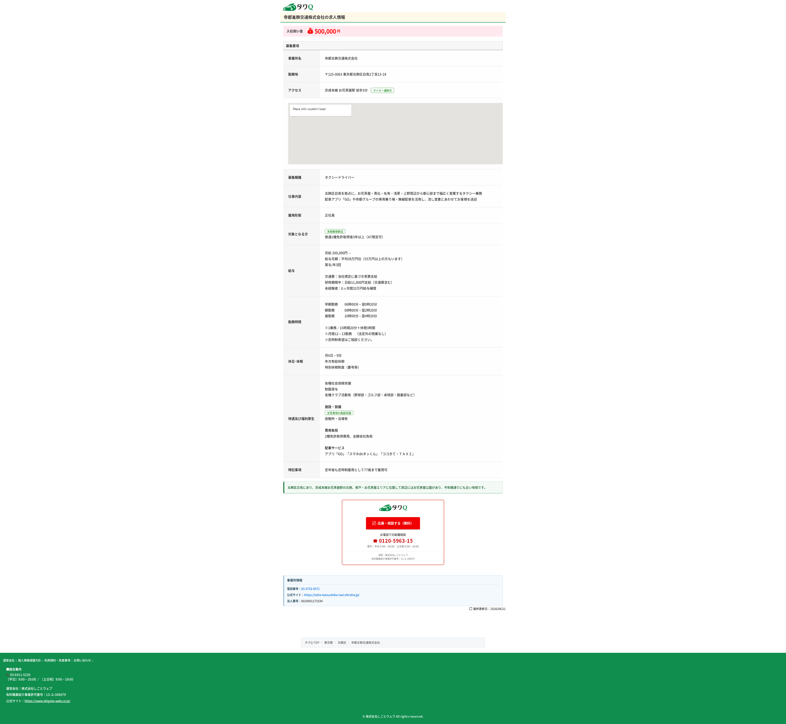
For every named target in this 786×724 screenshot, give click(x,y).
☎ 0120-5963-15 (393, 540)
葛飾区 (342, 642)
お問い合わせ (82, 660)
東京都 (328, 642)
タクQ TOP (312, 642)
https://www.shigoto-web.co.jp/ (47, 701)
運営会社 (9, 660)
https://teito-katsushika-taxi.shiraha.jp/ (331, 595)
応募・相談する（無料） (396, 523)
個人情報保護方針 (29, 660)
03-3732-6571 (310, 588)
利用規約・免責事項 (57, 660)
